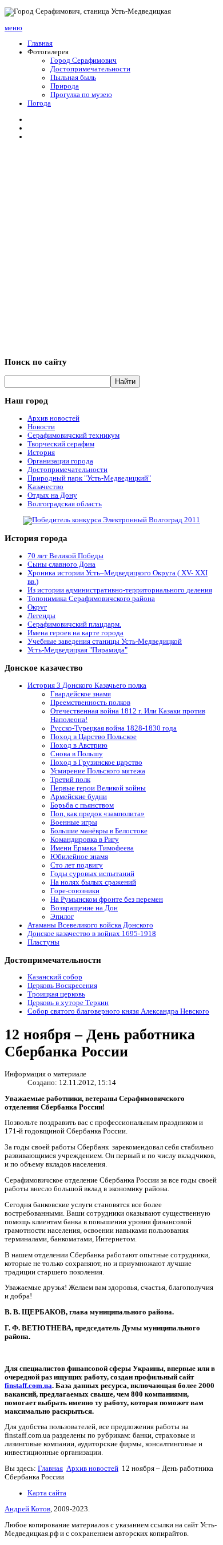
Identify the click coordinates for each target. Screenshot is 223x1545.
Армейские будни (78, 797)
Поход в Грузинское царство (96, 763)
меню (13, 28)
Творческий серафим (60, 444)
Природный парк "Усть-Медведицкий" (89, 478)
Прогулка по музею (81, 95)
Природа (64, 86)
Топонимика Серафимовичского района (91, 599)
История (41, 453)
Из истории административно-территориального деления (119, 590)
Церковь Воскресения (62, 986)
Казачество (45, 487)
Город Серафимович (83, 60)
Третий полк (70, 780)
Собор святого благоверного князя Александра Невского (118, 1011)
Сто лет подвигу (76, 865)
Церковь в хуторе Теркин (68, 1003)
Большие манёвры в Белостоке (99, 831)
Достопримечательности (90, 69)
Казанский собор (54, 977)
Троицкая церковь (56, 994)
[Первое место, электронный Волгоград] (111, 520)
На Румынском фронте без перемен (106, 899)
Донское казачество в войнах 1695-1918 (91, 934)
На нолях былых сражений (93, 882)
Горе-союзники (74, 891)
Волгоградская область (64, 504)
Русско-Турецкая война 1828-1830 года (113, 728)
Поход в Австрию (78, 745)
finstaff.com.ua (28, 1386)
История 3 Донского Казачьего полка (86, 685)
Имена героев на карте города (75, 633)
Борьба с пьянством (82, 805)
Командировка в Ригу (84, 840)
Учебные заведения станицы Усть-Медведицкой (104, 642)
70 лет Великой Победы (65, 556)
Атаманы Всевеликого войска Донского (90, 925)
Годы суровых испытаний (92, 874)
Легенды (41, 616)
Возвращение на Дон (84, 908)
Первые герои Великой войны (98, 788)
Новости (41, 427)
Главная (40, 43)
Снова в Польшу (76, 754)
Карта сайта (46, 1493)
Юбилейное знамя (79, 857)
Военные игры (73, 822)
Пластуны (43, 942)
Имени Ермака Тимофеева (92, 848)
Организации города (60, 461)
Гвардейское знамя (80, 694)
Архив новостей (53, 418)
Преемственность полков (90, 703)
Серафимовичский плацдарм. (74, 624)
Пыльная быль (73, 78)
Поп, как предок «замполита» (97, 814)
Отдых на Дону (52, 495)
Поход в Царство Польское (93, 737)
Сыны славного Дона (61, 564)
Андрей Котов (27, 1509)
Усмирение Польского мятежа (97, 771)
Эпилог (62, 917)
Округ (37, 607)
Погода (39, 103)
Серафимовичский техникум (73, 435)
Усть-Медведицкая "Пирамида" (77, 650)
